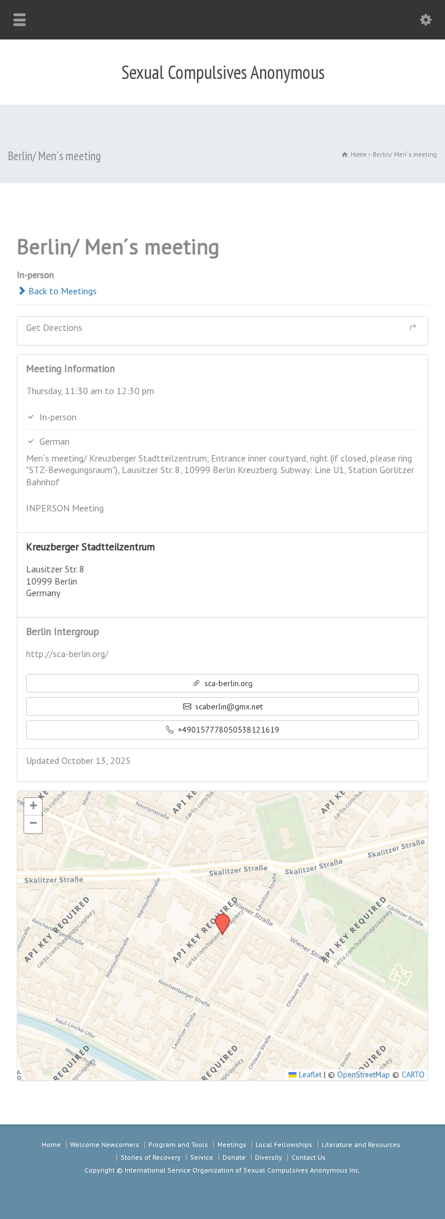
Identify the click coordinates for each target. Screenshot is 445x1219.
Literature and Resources (361, 1144)
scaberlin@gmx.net (227, 706)
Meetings (231, 1144)
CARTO (413, 1074)
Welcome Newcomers (104, 1144)
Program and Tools (178, 1144)
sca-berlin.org (227, 683)
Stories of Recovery (151, 1157)
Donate (234, 1157)
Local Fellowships (284, 1144)
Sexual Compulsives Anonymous (222, 72)
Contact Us (308, 1157)
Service (201, 1157)
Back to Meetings (61, 291)
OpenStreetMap (363, 1074)
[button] (218, 917)
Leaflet (309, 1074)
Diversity (268, 1157)
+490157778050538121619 (227, 729)
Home (51, 1144)
